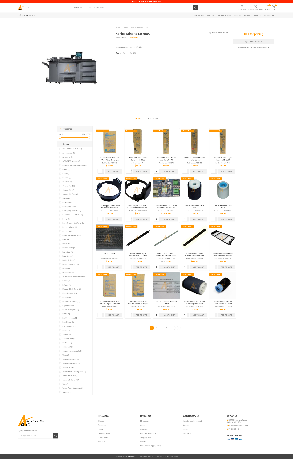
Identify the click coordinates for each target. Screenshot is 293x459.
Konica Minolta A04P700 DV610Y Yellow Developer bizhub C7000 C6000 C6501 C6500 (138, 305)
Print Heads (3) (68, 322)
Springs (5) (66, 334)
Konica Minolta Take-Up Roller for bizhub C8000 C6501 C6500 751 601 (223, 304)
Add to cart (113, 171)
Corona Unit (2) (68, 190)
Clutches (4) (67, 182)
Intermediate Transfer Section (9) (75, 277)
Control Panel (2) (68, 186)
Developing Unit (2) (69, 207)
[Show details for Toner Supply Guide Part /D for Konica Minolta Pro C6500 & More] (109, 189)
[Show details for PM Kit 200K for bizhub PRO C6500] (166, 285)
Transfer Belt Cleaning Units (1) (74, 372)
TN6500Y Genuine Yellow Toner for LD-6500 (166, 159)
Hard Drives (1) (68, 273)
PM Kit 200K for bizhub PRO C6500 (166, 303)
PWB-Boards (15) (69, 326)
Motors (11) (66, 297)
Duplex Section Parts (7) (71, 235)
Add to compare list (220, 33)
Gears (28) (66, 268)
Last (181, 328)
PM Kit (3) (66, 314)
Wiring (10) (66, 392)
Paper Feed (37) (68, 306)
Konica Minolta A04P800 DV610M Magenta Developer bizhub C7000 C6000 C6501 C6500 (109, 305)
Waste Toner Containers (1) (72, 388)
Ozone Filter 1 (109, 254)
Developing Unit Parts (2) (71, 211)
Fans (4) (65, 240)
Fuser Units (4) (67, 256)
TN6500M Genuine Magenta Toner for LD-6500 (194, 159)
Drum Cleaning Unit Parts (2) (73, 223)
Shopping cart (145, 438)
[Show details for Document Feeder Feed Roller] (222, 189)
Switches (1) (67, 343)
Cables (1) (66, 174)
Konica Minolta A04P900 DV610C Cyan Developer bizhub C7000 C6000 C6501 (109, 160)
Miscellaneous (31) (69, 293)
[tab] (138, 118)
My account (242, 9)
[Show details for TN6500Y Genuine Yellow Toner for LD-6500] (166, 141)
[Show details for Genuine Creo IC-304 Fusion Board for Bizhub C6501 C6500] (166, 189)
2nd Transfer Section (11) (72, 149)
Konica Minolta (132, 38)
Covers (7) (66, 198)
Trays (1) (65, 384)
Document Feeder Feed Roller (223, 207)
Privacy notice (103, 438)
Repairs (185, 429)
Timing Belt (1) (67, 347)
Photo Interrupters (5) (70, 310)
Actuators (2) (67, 157)
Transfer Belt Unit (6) (70, 376)
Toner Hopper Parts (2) (71, 363)
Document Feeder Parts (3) (72, 215)
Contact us (102, 425)
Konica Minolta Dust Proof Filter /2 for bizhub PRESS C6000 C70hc (223, 256)
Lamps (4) (66, 281)
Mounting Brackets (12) (71, 301)
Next (176, 328)
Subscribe (55, 435)
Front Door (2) (67, 252)
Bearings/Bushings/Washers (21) (74, 165)
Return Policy (188, 433)
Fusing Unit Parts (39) (70, 264)
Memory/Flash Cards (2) (71, 289)
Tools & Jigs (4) (68, 367)
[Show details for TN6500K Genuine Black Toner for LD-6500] (138, 141)
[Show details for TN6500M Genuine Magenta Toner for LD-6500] (194, 141)
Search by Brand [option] (77, 8)
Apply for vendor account (192, 421)
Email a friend (134, 53)
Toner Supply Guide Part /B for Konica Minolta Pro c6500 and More (138, 208)
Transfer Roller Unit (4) (70, 380)
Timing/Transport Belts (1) (72, 351)
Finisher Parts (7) (68, 248)
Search (195, 7)
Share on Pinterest (131, 53)
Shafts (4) (66, 330)
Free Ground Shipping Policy (150, 446)
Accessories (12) (68, 153)
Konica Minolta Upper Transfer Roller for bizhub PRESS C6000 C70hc (138, 256)
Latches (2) (66, 285)
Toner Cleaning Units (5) (71, 359)
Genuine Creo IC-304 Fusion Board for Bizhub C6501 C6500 (166, 208)
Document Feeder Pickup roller (194, 207)
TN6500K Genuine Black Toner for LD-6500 (138, 159)
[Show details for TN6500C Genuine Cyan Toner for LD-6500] (222, 141)
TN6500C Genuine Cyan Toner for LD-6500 (223, 159)
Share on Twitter (124, 53)
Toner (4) (65, 355)
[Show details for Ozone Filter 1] (109, 237)
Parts (138, 118)
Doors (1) (66, 219)
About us (101, 442)
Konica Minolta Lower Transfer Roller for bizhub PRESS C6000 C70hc (194, 256)
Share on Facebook (127, 53)
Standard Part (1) (68, 339)
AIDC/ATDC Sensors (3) (71, 161)
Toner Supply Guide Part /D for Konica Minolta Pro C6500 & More (110, 208)
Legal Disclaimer (104, 433)
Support (186, 425)
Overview (153, 118)
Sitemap (101, 421)
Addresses (144, 429)
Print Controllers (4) (69, 318)
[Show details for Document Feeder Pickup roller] (194, 189)
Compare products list (255, 9)
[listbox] (80, 7)
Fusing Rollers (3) (69, 260)
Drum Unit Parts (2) (69, 227)
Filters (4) (66, 244)
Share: (118, 53)
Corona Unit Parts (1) (70, 194)
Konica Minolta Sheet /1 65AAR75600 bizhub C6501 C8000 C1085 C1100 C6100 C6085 (166, 257)
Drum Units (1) (67, 231)
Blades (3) (66, 169)
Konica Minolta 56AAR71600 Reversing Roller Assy (194, 303)
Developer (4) (67, 202)
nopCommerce (129, 457)
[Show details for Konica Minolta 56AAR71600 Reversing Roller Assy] (194, 285)
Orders (142, 425)
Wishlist (143, 442)
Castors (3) (66, 178)
